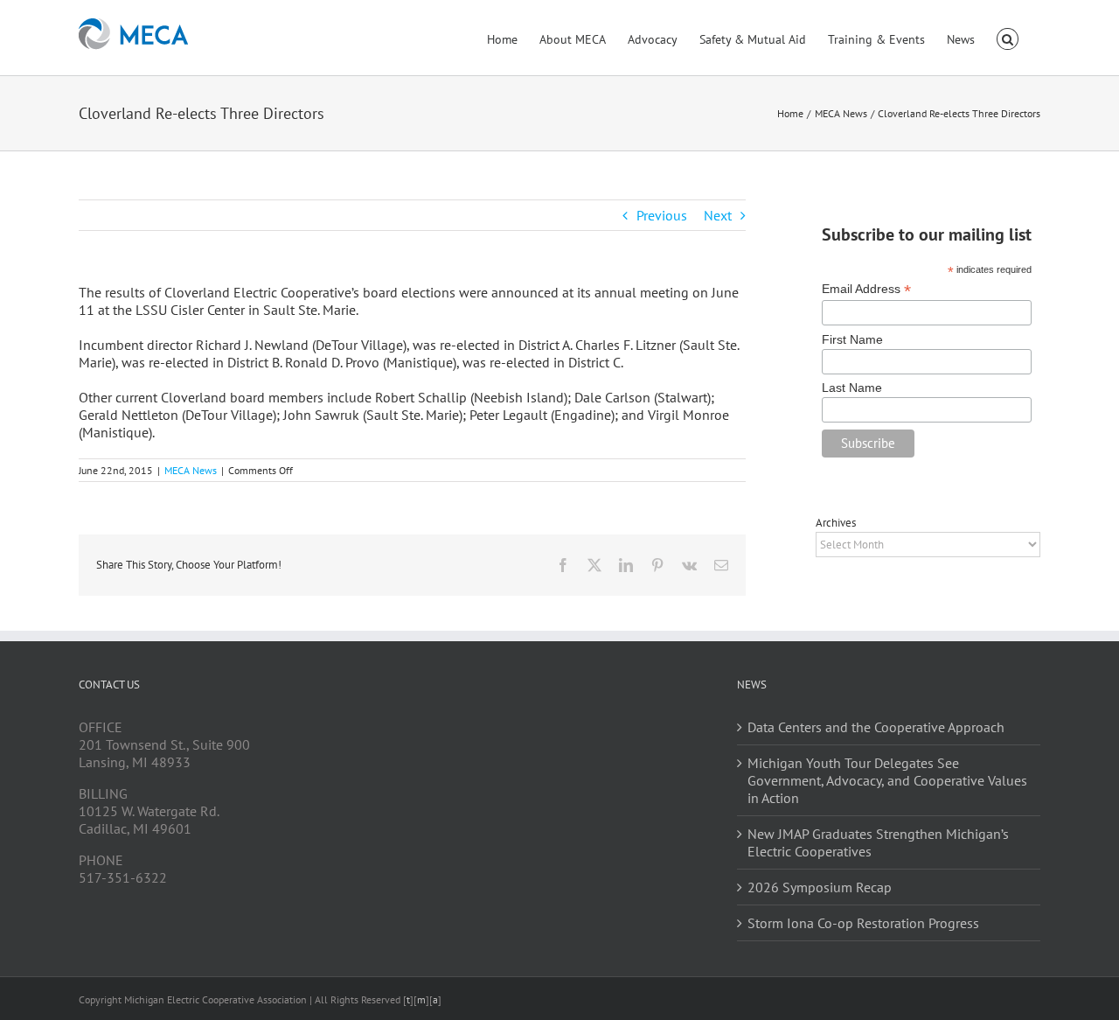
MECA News (190, 470)
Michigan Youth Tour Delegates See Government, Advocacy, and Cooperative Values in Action (887, 780)
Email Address (866, 289)
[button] (1007, 37)
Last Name (852, 388)
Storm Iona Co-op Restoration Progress (863, 923)
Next (718, 215)
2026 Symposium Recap (819, 887)
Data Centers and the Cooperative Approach (875, 727)
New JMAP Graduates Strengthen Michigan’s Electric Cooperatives (878, 842)
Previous (661, 215)
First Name (852, 339)
